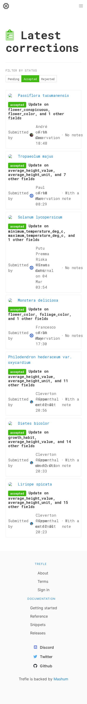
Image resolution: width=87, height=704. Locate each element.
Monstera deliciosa (38, 300)
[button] (81, 6)
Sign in (43, 589)
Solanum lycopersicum (40, 217)
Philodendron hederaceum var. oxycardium (40, 359)
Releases (37, 633)
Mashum (61, 679)
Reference (39, 616)
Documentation (41, 598)
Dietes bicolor (33, 423)
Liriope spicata (35, 484)
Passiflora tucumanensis (43, 95)
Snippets (37, 624)
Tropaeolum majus (35, 156)
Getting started (43, 608)
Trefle (41, 564)
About (43, 573)
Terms (43, 581)
